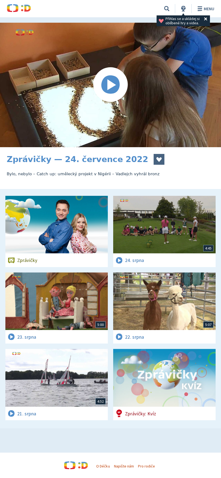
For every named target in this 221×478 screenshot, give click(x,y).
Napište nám (124, 466)
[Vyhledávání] (167, 8)
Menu (209, 8)
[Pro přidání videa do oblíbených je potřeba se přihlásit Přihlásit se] (159, 159)
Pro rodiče (146, 466)
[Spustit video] (110, 85)
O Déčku (103, 466)
